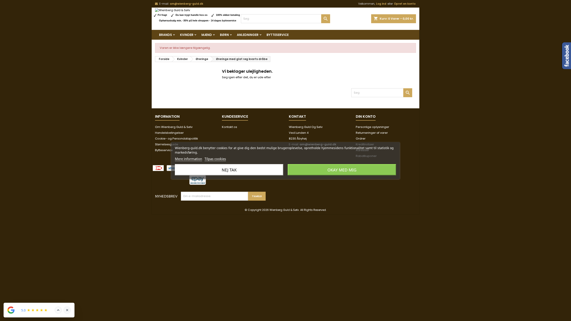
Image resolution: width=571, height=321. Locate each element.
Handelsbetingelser (169, 133)
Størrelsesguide (166, 144)
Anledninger (248, 35)
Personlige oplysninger (372, 127)
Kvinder (186, 35)
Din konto (366, 116)
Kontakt (297, 116)
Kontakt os (229, 127)
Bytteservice (278, 35)
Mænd (206, 35)
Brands (165, 35)
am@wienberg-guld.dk (186, 4)
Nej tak (229, 170)
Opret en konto (405, 4)
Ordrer (361, 138)
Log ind (381, 4)
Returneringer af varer (372, 133)
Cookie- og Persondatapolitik (176, 138)
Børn (224, 35)
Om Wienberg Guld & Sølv (173, 127)
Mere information (188, 158)
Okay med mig (341, 170)
